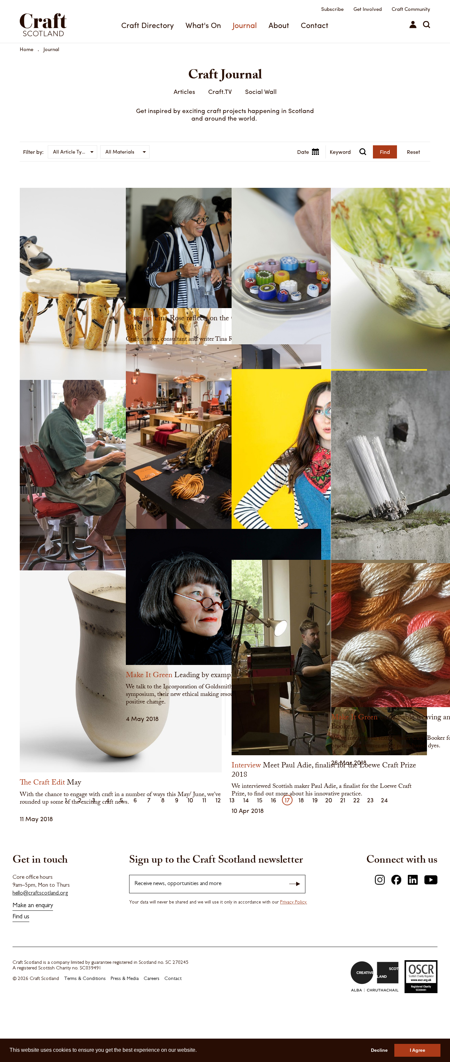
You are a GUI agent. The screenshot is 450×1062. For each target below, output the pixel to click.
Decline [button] (379, 1050)
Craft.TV (220, 91)
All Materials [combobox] (119, 151)
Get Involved (367, 9)
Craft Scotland (51, 21)
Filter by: (33, 152)
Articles (184, 91)
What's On (203, 24)
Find (385, 152)
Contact (314, 24)
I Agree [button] (417, 1050)
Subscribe (332, 9)
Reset (413, 152)
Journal (245, 24)
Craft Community (411, 9)
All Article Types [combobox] (71, 151)
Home (26, 49)
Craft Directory (147, 24)
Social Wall (261, 91)
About (278, 24)
